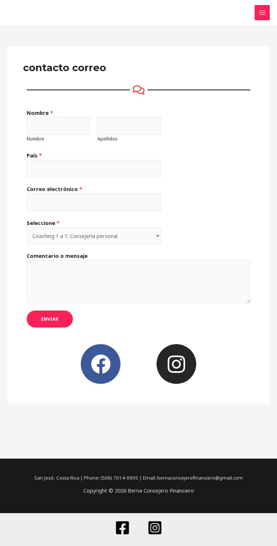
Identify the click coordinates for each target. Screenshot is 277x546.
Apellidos (107, 139)
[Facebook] (122, 527)
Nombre (40, 112)
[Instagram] (155, 527)
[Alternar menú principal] (262, 12)
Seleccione (43, 222)
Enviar (49, 319)
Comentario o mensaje (57, 255)
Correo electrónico (54, 188)
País (34, 155)
